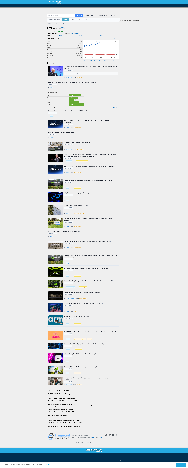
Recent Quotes (89, 15)
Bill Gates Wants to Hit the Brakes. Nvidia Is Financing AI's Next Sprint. (86, 268)
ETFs (79, 19)
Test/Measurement (117, 6)
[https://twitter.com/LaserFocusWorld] (96, 456)
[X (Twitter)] (106, 436)
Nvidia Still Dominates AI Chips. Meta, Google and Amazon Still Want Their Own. (90, 180)
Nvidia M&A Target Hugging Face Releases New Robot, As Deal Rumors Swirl (88, 281)
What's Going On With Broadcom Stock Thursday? (80, 354)
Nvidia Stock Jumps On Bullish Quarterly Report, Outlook (82, 292)
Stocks (72, 19)
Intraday (85, 60)
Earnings (83, 213)
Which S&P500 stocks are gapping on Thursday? (64, 231)
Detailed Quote (114, 38)
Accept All (180, 465)
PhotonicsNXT (99, 3)
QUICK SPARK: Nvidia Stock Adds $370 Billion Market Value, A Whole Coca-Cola (90, 166)
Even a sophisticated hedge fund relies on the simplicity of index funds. (83, 73)
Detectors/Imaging (69, 6)
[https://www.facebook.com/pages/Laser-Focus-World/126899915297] (87, 456)
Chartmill (51, 87)
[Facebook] (109, 436)
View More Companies (136, 17)
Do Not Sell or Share (99, 460)
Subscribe (66, 3)
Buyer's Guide (90, 3)
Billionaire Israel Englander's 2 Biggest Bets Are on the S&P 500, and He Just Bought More (90, 67)
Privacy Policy (93, 437)
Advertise (78, 460)
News (64, 23)
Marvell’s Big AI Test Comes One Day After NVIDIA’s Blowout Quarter (86, 344)
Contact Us (61, 460)
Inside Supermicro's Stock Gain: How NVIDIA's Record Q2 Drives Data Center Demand (88, 219)
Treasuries (86, 23)
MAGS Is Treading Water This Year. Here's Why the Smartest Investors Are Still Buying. (88, 378)
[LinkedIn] (113, 436)
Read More (115, 107)
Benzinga (67, 127)
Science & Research (131, 6)
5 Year (113, 60)
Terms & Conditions (142, 460)
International (78, 23)
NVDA (63, 28)
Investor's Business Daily (70, 287)
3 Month (100, 60)
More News (115, 63)
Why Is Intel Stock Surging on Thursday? (77, 193)
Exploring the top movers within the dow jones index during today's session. (73, 82)
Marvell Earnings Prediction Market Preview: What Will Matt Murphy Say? (87, 241)
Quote (60, 35)
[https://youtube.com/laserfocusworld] (100, 456)
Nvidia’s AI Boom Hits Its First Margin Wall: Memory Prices (83, 367)
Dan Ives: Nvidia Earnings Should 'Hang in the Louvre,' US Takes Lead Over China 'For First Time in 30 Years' (90, 256)
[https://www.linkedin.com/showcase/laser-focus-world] (91, 456)
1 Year (105, 60)
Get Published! (109, 3)
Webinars (73, 3)
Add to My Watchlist (75, 33)
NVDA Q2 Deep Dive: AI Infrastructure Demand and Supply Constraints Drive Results (90, 332)
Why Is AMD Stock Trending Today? (76, 205)
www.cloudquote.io (96, 434)
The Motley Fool (69, 77)
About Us (43, 460)
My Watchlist (102, 15)
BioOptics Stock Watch (54, 19)
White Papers (81, 3)
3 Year (109, 60)
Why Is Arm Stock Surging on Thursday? (77, 316)
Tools (85, 19)
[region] (94, 465)
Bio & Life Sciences (89, 6)
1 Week (90, 60)
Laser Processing (103, 6)
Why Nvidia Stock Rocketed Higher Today (77, 142)
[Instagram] (116, 436)
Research (101, 35)
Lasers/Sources (56, 6)
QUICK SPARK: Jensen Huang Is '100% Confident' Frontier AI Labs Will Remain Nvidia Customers (90, 121)
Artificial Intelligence (77, 127)
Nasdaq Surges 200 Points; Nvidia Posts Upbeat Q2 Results (83, 303)
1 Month (95, 60)
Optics (79, 6)
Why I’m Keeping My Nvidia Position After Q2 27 (64, 132)
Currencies (70, 23)
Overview (58, 23)
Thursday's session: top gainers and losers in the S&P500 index (69, 111)
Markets (65, 19)
